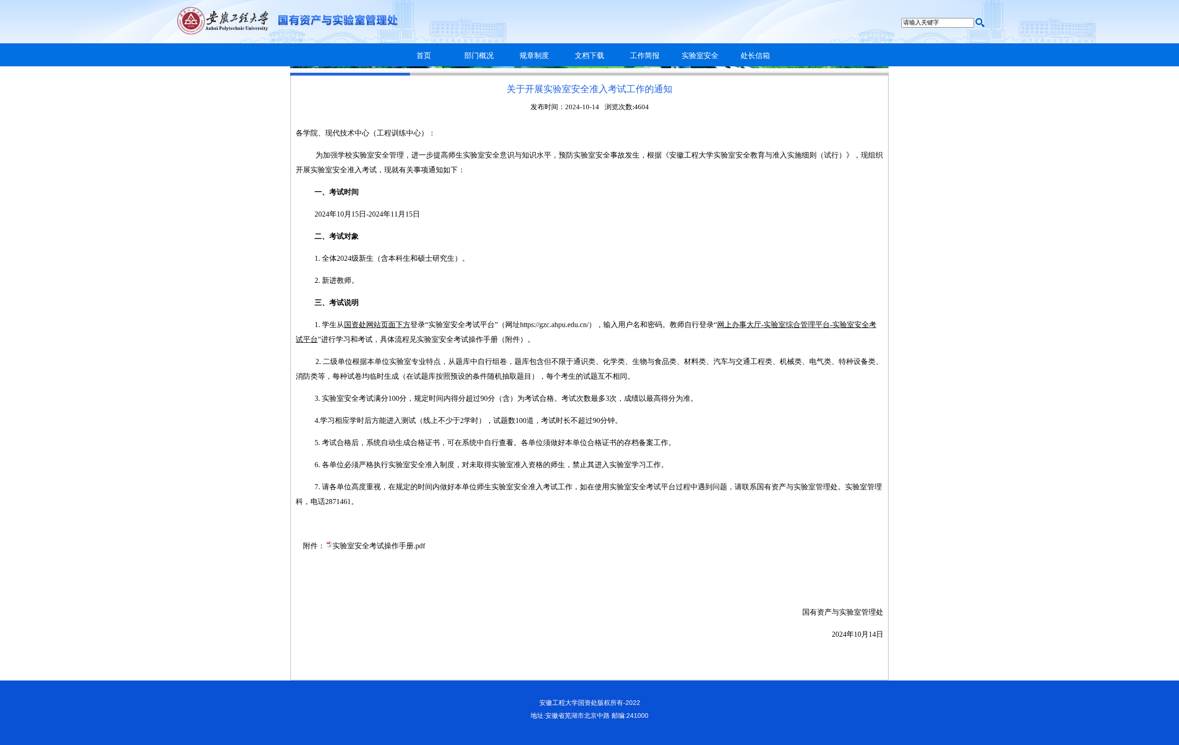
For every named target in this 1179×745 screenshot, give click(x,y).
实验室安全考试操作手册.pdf (379, 546)
